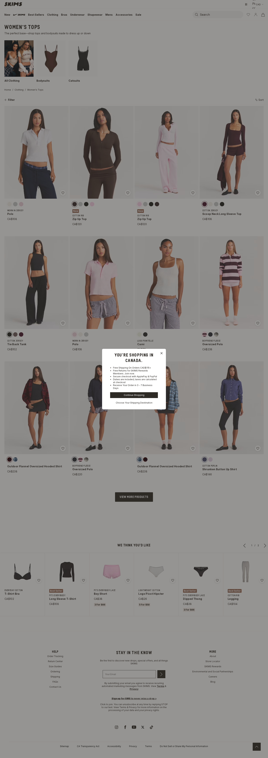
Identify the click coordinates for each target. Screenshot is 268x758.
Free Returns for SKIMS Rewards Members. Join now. (130, 372)
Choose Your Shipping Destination (134, 402)
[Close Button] (161, 353)
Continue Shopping (134, 395)
